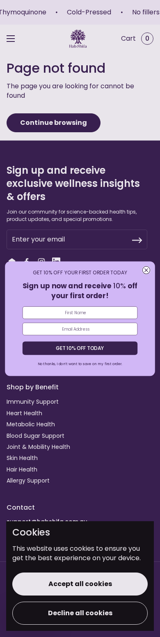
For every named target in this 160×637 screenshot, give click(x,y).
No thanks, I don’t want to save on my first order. (80, 363)
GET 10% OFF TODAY (80, 348)
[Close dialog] (146, 270)
